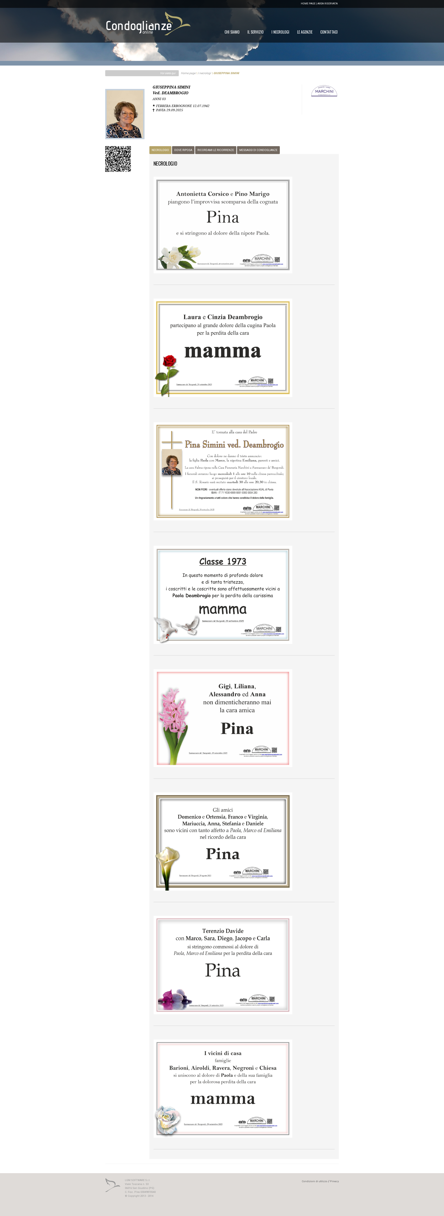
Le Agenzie (304, 32)
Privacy (334, 1181)
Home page (188, 73)
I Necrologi (280, 32)
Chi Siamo (232, 32)
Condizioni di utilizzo (314, 1181)
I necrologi (204, 73)
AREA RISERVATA (328, 3)
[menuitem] (328, 32)
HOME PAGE (308, 3)
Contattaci (329, 32)
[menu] (281, 32)
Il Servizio (255, 32)
